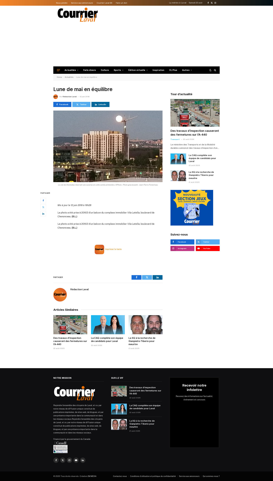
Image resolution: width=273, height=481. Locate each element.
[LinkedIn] (43, 213)
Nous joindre (61, 3)
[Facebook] (43, 200)
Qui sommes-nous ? (211, 476)
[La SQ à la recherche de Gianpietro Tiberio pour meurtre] (146, 324)
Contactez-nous (120, 476)
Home (59, 77)
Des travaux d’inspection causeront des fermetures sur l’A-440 (70, 341)
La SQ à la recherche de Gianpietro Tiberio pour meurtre (142, 341)
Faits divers (89, 70)
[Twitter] (43, 207)
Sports (117, 70)
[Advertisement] (136, 45)
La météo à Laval (178, 3)
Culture (105, 70)
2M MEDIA (92, 476)
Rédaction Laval (70, 97)
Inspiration (158, 70)
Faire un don (121, 3)
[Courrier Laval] (78, 15)
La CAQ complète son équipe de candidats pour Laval (107, 340)
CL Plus (173, 70)
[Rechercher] (214, 70)
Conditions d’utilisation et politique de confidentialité (153, 476)
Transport (175, 139)
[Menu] (58, 70)
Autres (186, 70)
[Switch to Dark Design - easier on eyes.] (210, 70)
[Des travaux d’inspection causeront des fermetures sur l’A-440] (70, 324)
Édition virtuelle (136, 70)
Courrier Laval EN (104, 3)
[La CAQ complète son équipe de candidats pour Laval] (108, 324)
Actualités (70, 70)
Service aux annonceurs (82, 3)
